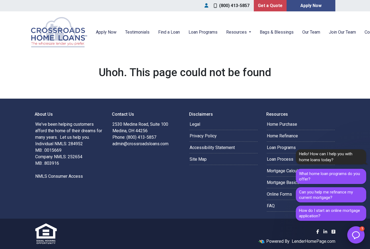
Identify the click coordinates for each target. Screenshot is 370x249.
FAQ (271, 205)
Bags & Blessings (277, 32)
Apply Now (311, 5)
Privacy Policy (203, 135)
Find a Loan (169, 32)
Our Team (311, 32)
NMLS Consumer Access (59, 176)
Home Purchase (282, 124)
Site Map (198, 159)
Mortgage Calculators (287, 170)
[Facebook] (317, 231)
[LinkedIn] (325, 231)
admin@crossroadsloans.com (140, 143)
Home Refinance (282, 135)
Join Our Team (342, 32)
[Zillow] (333, 231)
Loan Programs (203, 32)
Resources (237, 32)
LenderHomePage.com (313, 241)
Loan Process (280, 159)
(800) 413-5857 (234, 5)
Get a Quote (270, 5)
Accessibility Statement (212, 147)
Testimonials (137, 32)
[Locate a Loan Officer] (206, 5)
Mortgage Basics (283, 182)
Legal (195, 124)
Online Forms (279, 194)
